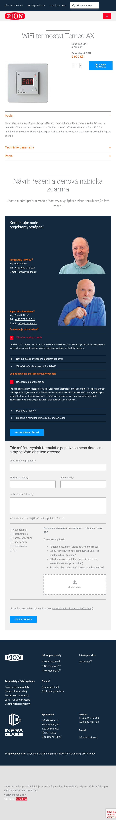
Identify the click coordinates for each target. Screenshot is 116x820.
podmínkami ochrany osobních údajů (72, 608)
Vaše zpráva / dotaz (22, 494)
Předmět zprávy (19, 477)
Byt (14, 550)
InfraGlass (85, 661)
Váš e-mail (67, 477)
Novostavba (19, 529)
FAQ (58, 6)
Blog (64, 6)
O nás (52, 6)
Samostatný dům (22, 538)
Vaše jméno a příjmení (23, 460)
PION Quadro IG (51, 670)
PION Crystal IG (51, 661)
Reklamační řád (50, 687)
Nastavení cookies (14, 794)
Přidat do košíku (100, 65)
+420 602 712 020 (25, 267)
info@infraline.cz (38, 5)
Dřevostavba (20, 546)
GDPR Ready (88, 753)
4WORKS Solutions (69, 753)
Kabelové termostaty (16, 691)
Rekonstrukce (20, 533)
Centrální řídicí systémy (18, 703)
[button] (58, 116)
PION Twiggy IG (51, 666)
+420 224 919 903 (15, 5)
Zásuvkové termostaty (17, 687)
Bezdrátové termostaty (17, 695)
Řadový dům (20, 542)
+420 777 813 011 (25, 319)
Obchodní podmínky (53, 691)
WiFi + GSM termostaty (17, 699)
